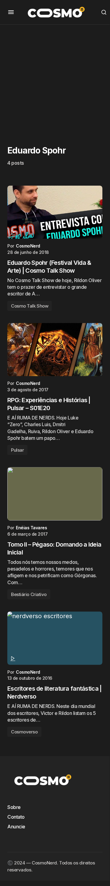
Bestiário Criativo (29, 594)
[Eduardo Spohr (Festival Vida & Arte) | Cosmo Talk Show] (54, 212)
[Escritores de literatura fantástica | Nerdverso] (54, 638)
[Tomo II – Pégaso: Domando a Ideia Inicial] (54, 493)
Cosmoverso (24, 732)
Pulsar (17, 450)
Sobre (14, 807)
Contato (16, 817)
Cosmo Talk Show (29, 306)
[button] (11, 12)
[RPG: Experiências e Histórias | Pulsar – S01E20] (54, 349)
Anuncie (16, 827)
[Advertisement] (55, 79)
